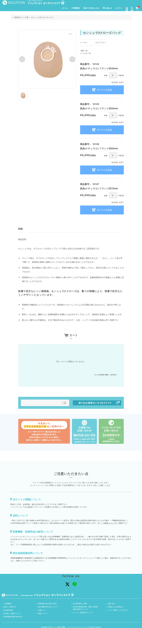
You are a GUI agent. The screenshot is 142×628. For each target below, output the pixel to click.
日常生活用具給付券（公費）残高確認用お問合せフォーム (85, 607)
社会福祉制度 (8, 610)
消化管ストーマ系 (21, 17)
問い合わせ (107, 8)
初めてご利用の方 (10, 606)
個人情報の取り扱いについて (48, 606)
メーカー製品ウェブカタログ (117, 610)
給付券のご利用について (12, 613)
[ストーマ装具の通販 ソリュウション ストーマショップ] (33, 2)
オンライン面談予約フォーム (83, 612)
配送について (110, 523)
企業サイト (42, 610)
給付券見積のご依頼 (80, 603)
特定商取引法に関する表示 (47, 603)
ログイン (118, 8)
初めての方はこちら (91, 8)
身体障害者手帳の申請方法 (13, 616)
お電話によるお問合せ (115, 606)
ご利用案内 (75, 8)
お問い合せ (111, 603)
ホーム (64, 8)
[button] (131, 8)
